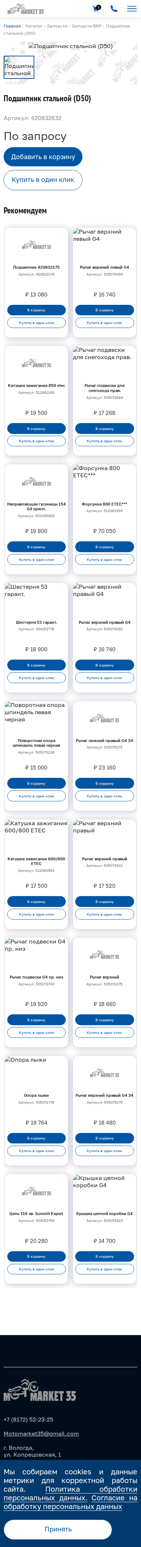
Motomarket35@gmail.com (41, 1433)
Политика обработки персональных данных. (70, 1493)
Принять (58, 1529)
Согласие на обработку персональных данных (70, 1501)
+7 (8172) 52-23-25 (28, 1419)
